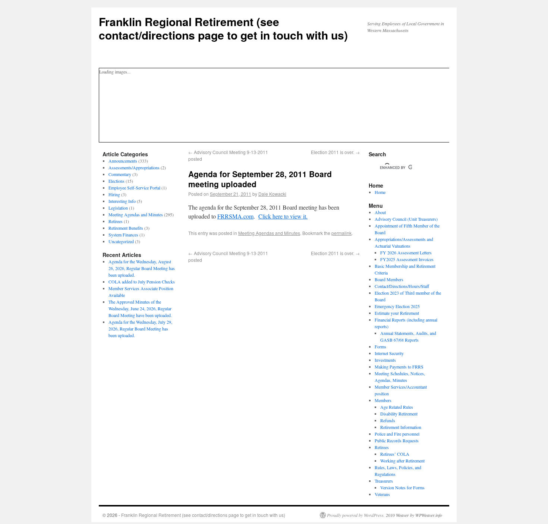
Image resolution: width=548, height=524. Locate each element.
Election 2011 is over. (335, 152)
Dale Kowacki (272, 194)
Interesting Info (122, 201)
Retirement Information (400, 427)
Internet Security (389, 353)
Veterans (382, 494)
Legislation (118, 208)
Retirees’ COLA (394, 454)
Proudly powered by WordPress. (356, 515)
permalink (341, 233)
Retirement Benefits (125, 228)
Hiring (114, 194)
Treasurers (384, 481)
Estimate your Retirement (397, 313)
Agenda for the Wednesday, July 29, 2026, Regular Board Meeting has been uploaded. (140, 328)
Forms (380, 346)
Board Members (389, 279)
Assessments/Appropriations (134, 167)
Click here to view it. (283, 216)
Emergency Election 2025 (397, 306)
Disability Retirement (399, 414)
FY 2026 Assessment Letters (406, 252)
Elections (116, 181)
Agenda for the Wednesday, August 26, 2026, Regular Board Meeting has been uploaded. (141, 268)
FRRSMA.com (235, 216)
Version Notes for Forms (402, 487)
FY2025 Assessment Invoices (407, 259)
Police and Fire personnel (397, 434)
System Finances (123, 235)
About (380, 212)
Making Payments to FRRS (399, 367)
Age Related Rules (396, 407)
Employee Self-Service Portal (134, 188)
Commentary (119, 174)
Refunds (387, 420)
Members (383, 400)
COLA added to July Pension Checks (141, 282)
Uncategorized (121, 241)
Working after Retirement (402, 461)
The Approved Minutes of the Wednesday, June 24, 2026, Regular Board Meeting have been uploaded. (140, 308)
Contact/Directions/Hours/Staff (402, 286)
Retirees (115, 221)
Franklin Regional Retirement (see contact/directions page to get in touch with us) (223, 28)
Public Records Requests (397, 440)
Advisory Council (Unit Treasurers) (406, 219)
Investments (385, 360)
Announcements (122, 161)
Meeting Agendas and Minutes (269, 233)
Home (380, 192)
